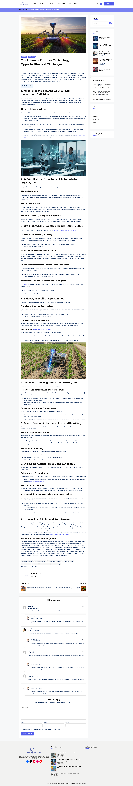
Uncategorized (96, 119)
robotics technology (55, 564)
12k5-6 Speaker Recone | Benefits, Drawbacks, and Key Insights (68, 753)
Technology (32, 56)
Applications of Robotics (39, 561)
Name (22, 722)
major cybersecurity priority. (37, 481)
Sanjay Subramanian (33, 628)
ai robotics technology (27, 561)
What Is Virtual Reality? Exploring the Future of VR (105, 45)
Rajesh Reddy (31, 651)
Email (45, 722)
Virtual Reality (96, 125)
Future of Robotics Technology (55, 561)
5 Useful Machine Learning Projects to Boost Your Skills (69, 767)
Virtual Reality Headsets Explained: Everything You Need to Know (105, 37)
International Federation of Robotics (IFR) (60, 534)
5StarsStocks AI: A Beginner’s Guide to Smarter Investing (65, 773)
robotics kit (35, 564)
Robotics (25, 9)
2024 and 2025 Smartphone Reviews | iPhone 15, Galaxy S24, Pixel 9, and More (68, 760)
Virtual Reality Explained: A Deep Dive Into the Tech (105, 52)
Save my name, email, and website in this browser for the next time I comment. (42, 729)
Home (20, 9)
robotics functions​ (26, 564)
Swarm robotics (25, 284)
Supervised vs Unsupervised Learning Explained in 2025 (104, 69)
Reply (83, 606)
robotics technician (44, 564)
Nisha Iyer (30, 675)
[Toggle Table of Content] (29, 86)
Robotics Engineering (68, 561)
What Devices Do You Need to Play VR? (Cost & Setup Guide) (105, 61)
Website (67, 722)
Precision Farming (42, 329)
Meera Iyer (30, 606)
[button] (109, 3)
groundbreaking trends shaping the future (65, 230)
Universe (94, 122)
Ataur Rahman (36, 573)
